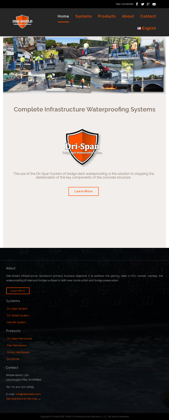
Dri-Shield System (18, 315)
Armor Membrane (18, 352)
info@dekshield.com (28, 394)
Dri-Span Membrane (19, 338)
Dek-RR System (16, 322)
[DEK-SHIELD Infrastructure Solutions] (22, 22)
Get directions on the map (22, 398)
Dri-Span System (17, 308)
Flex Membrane (16, 345)
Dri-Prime (13, 359)
